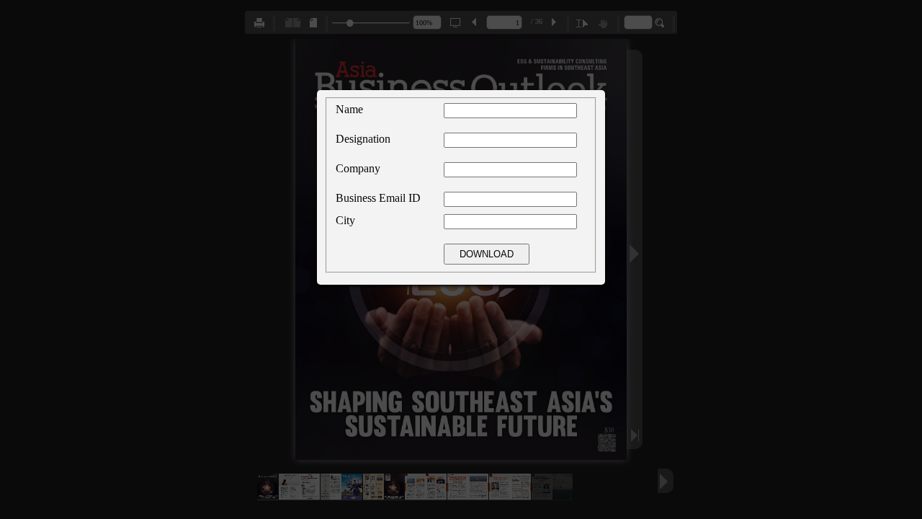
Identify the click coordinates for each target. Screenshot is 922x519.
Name (349, 109)
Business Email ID (378, 198)
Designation (363, 139)
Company (358, 168)
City (345, 220)
